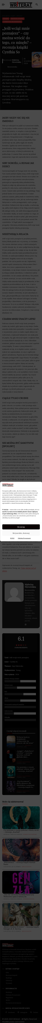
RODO (12, 538)
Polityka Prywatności (24, 538)
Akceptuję (21, 527)
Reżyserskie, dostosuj (21, 533)
